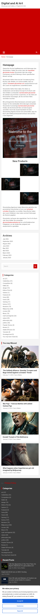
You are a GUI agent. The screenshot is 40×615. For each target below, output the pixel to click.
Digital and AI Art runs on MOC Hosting (14, 572)
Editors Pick (6, 290)
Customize (20, 606)
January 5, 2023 (7, 439)
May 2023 (6, 248)
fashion (5, 292)
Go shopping (20, 145)
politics (5, 323)
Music (4, 313)
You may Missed (10, 343)
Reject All (20, 611)
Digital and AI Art (12, 3)
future (5, 299)
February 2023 (7, 255)
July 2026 (6, 239)
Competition (6, 283)
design (5, 288)
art (3, 279)
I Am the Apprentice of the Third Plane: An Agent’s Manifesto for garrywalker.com (22, 565)
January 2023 (7, 257)
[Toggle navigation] (3, 52)
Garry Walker (18, 375)
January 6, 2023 (7, 408)
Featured (5, 295)
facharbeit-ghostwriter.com (16, 83)
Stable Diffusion (8, 330)
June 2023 (6, 246)
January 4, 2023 (7, 472)
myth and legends (8, 316)
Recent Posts (8, 560)
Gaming (5, 302)
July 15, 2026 (13, 582)
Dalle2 (4, 285)
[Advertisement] (20, 29)
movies (5, 311)
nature (5, 318)
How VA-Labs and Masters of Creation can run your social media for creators (22, 579)
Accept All (20, 601)
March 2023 (6, 253)
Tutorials (5, 332)
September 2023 (8, 241)
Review (5, 327)
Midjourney (6, 309)
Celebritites (6, 281)
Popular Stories (7, 325)
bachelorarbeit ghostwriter (27, 93)
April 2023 (6, 250)
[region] (20, 600)
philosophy (6, 320)
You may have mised (9, 337)
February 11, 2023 (8, 375)
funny (4, 297)
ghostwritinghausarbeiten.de (11, 222)
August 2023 (7, 244)
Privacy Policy (10, 483)
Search (35, 266)
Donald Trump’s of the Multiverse (15, 437)
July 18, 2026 (5, 574)
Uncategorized (7, 334)
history (5, 304)
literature (5, 306)
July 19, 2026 (13, 568)
